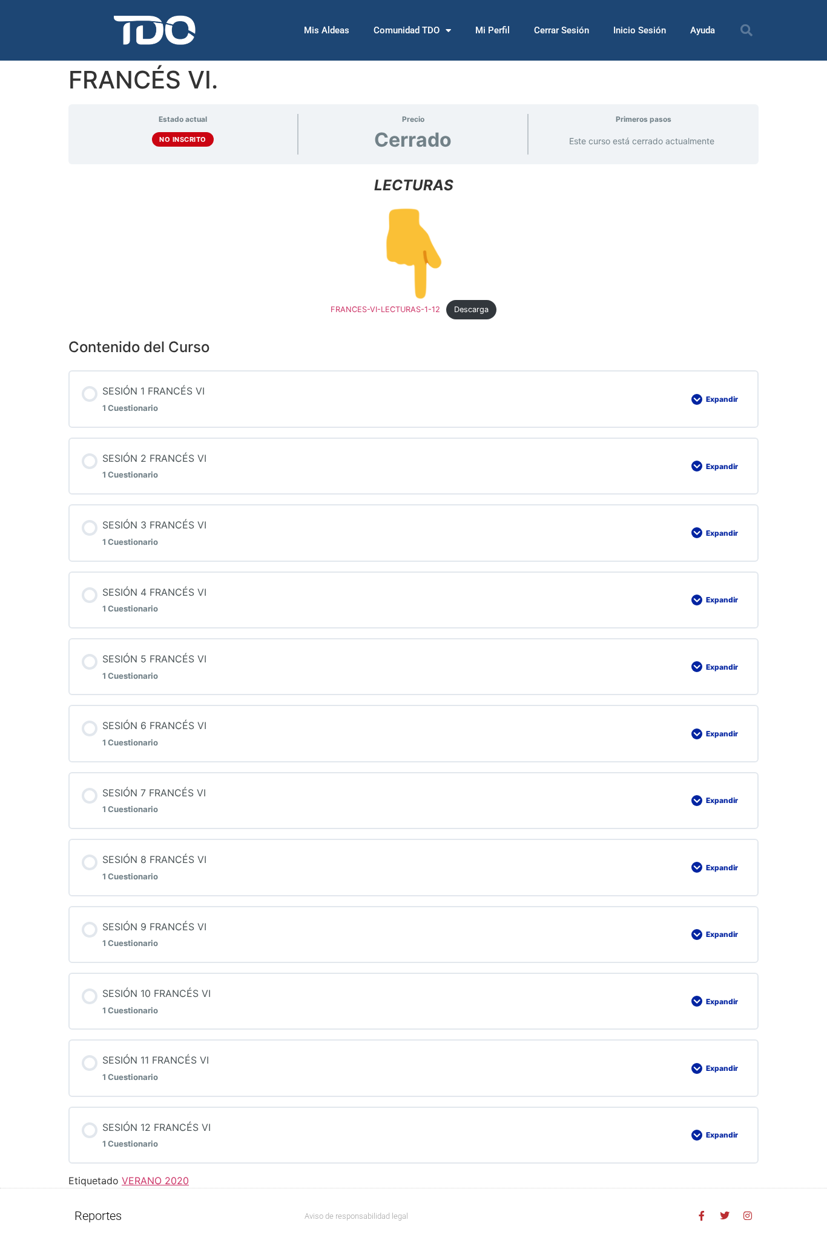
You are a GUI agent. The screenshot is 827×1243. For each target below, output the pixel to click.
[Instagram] (748, 1216)
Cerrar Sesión (561, 30)
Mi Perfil (492, 30)
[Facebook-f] (702, 1216)
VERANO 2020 (155, 1181)
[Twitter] (725, 1216)
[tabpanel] (413, 246)
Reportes (98, 1215)
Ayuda (702, 30)
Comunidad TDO (407, 30)
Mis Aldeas (326, 30)
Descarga (471, 309)
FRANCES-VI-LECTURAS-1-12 (385, 309)
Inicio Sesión (639, 30)
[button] (746, 30)
